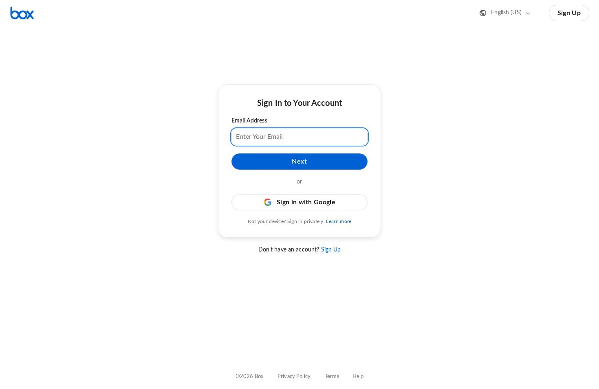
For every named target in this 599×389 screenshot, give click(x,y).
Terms (332, 376)
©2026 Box (249, 376)
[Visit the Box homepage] (22, 13)
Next (299, 161)
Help (358, 376)
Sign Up (569, 13)
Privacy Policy (294, 376)
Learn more (338, 221)
